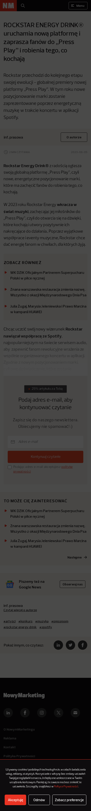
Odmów (39, 800)
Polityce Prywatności (66, 786)
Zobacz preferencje (69, 800)
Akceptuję (15, 800)
